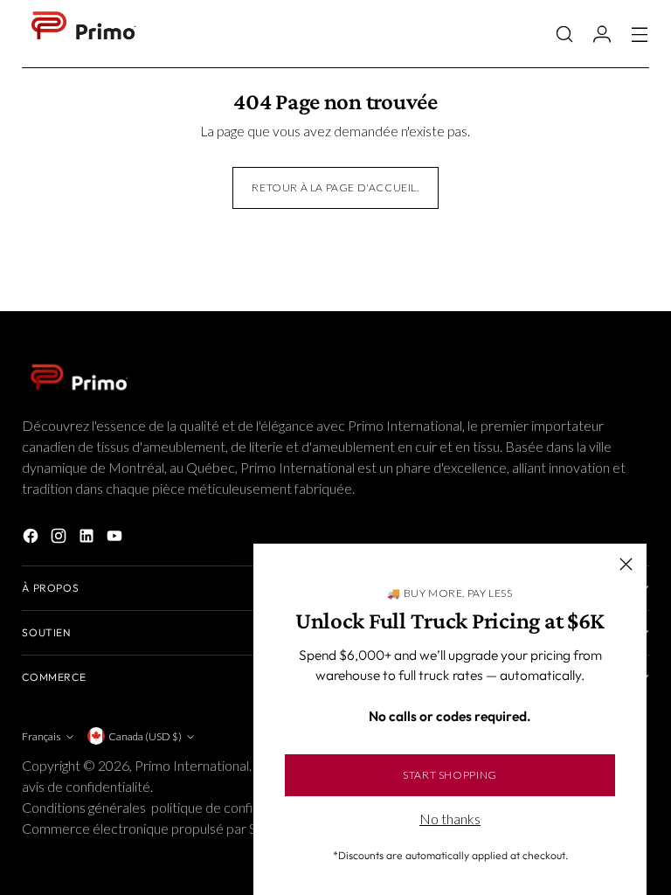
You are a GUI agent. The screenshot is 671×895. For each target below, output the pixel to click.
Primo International (192, 765)
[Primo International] (83, 34)
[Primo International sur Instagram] (60, 538)
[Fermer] (626, 564)
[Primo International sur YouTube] (116, 538)
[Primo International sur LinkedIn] (88, 538)
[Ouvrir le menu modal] (640, 34)
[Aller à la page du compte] (602, 34)
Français (41, 736)
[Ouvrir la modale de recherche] (565, 34)
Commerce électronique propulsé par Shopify (158, 828)
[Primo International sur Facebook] (32, 538)
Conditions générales (84, 807)
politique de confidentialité (229, 807)
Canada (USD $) (145, 736)
